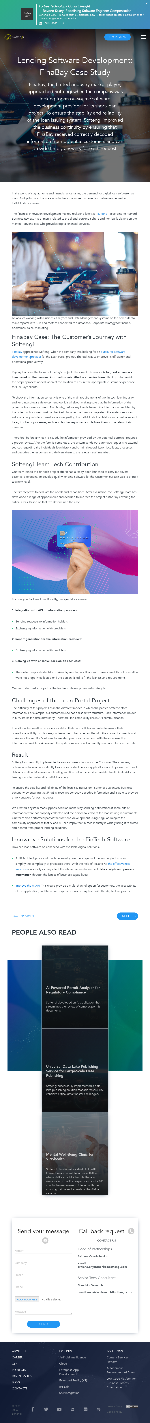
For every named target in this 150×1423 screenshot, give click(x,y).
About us (19, 1351)
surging (102, 214)
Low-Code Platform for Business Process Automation (121, 1383)
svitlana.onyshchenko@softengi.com (102, 1267)
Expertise (66, 1351)
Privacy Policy (114, 1406)
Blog (16, 1382)
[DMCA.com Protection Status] (132, 1410)
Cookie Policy (114, 1412)
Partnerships (22, 1376)
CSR (14, 1364)
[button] (7, 1415)
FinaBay (17, 352)
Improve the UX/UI (28, 886)
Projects (19, 1370)
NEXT (125, 916)
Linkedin (40, 23)
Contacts (19, 1389)
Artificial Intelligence (72, 1358)
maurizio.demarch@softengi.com (109, 1292)
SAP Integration (69, 1393)
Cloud (63, 1364)
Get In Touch (117, 37)
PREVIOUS (27, 916)
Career (17, 1358)
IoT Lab (64, 1387)
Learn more (51, 23)
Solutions (115, 1351)
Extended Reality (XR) (73, 1380)
